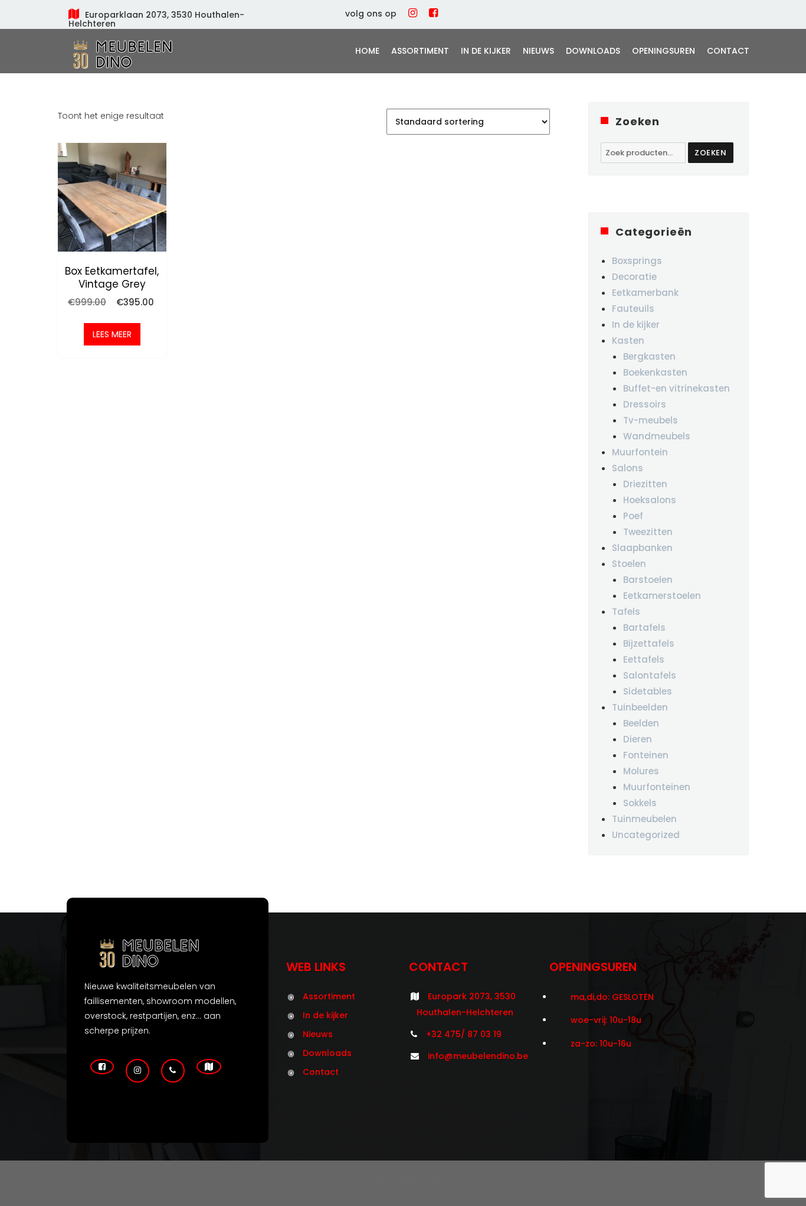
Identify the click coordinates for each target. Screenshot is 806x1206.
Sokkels (640, 803)
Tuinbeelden (640, 707)
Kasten (628, 340)
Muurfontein (640, 452)
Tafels (626, 611)
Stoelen (629, 564)
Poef (633, 516)
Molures (641, 771)
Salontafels (649, 675)
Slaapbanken (642, 548)
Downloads (593, 51)
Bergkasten (649, 356)
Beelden (641, 723)
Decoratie (634, 276)
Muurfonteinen (656, 787)
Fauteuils (633, 308)
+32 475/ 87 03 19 (464, 1034)
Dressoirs (644, 404)
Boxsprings (637, 261)
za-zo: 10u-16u (601, 1043)
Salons (627, 468)
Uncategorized (646, 835)
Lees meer (112, 334)
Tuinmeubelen (644, 819)
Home (367, 51)
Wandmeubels (656, 436)
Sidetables (647, 691)
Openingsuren (663, 51)
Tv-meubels (650, 420)
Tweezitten (648, 532)
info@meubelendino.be (478, 1056)
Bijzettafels (648, 643)
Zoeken (710, 152)
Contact (728, 51)
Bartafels (644, 627)
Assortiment (420, 51)
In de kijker (486, 51)
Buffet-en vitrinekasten (676, 388)
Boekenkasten (655, 372)
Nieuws (538, 51)
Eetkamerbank (645, 292)
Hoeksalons (649, 500)
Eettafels (643, 659)
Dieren (637, 739)
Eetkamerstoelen (662, 595)
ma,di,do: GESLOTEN (612, 997)
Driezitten (645, 484)
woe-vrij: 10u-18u (606, 1020)
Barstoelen (648, 579)
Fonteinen (646, 755)
